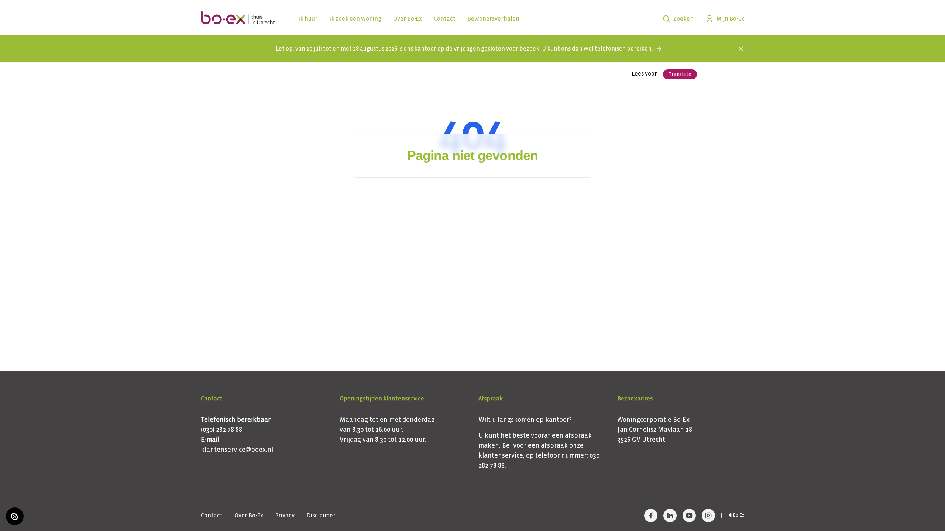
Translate (680, 74)
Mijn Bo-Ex (730, 18)
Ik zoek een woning (355, 18)
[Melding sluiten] (741, 48)
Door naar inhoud (30, 10)
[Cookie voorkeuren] (15, 516)
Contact (445, 18)
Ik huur (307, 18)
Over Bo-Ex (407, 18)
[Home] (238, 18)
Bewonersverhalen (493, 18)
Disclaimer (321, 515)
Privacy (285, 515)
